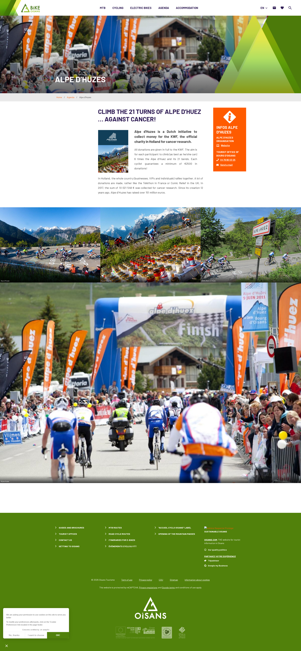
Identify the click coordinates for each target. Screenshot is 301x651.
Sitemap (174, 579)
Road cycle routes (119, 534)
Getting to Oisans (69, 546)
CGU (161, 579)
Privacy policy (145, 579)
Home (59, 97)
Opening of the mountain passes (176, 534)
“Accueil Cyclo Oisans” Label (174, 527)
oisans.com (210, 539)
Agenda (163, 8)
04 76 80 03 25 (227, 159)
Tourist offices (68, 534)
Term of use (126, 579)
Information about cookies (197, 579)
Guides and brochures (71, 527)
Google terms (168, 587)
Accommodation (187, 8)
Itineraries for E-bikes (122, 540)
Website (225, 145)
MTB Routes (115, 527)
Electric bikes (140, 8)
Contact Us (65, 540)
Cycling (117, 8)
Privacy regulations (148, 587)
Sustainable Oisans (215, 531)
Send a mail (226, 164)
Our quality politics (217, 549)
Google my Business (218, 565)
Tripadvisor (213, 560)
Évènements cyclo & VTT (123, 546)
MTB (103, 8)
